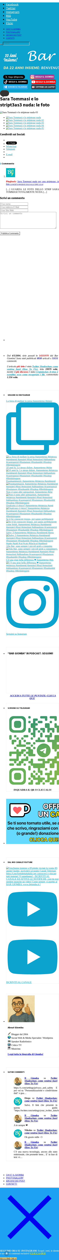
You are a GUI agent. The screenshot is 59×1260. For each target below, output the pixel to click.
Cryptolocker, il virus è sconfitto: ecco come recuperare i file (32, 373)
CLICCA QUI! (38, 1253)
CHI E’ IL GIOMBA (13, 29)
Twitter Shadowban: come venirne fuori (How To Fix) (32, 367)
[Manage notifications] (6, 1253)
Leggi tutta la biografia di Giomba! (25, 1054)
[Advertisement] (29, 267)
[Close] (29, 1245)
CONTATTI (10, 38)
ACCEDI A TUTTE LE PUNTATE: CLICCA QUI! (33, 697)
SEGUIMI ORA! (8, 1258)
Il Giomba (32, 1078)
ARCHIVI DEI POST (13, 35)
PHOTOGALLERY (13, 32)
